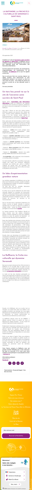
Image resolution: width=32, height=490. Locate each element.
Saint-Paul (25, 118)
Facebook (5, 360)
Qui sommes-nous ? (16, 401)
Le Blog (16, 424)
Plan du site (16, 418)
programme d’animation (14, 271)
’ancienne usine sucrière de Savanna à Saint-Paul (16, 60)
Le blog (9, 48)
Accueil (4, 48)
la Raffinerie (12, 71)
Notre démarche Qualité (16, 404)
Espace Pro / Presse (16, 395)
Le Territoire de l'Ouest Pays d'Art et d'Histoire (16, 407)
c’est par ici (6, 354)
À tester (15, 48)
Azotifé (20, 208)
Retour (4, 45)
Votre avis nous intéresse (16, 398)
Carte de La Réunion (16, 421)
